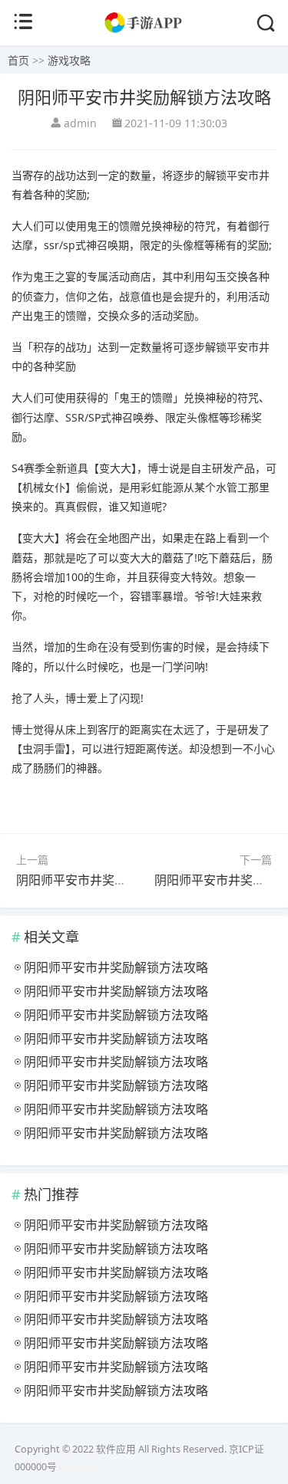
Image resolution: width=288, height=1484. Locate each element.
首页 (18, 60)
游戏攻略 (69, 60)
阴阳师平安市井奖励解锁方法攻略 (108, 880)
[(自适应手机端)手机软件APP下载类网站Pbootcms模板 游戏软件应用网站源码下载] (144, 30)
